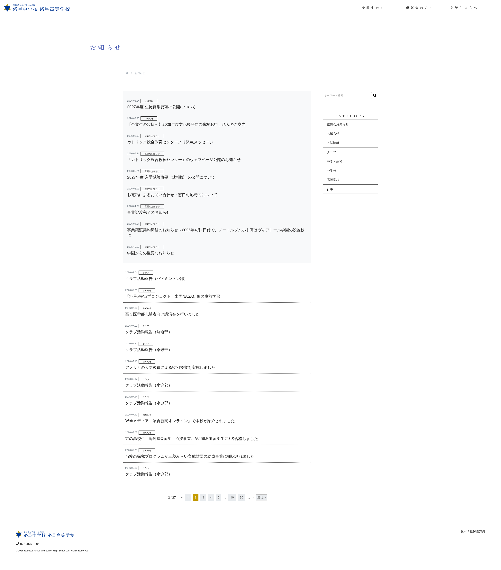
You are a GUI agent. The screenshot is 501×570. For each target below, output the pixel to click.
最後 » (261, 497)
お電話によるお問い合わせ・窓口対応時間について (172, 194)
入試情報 (149, 100)
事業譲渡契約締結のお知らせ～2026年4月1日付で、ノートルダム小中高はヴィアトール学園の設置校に (216, 232)
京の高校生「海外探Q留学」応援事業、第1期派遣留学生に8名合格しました (191, 438)
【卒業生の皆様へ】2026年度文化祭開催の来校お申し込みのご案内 (186, 124)
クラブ (146, 272)
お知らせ (149, 118)
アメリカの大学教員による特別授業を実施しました (170, 367)
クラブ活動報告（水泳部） (148, 385)
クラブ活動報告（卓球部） (148, 349)
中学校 (331, 170)
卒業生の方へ (464, 7)
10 (232, 497)
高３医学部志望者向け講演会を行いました (162, 314)
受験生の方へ (376, 7)
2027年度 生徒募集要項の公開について (161, 106)
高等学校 (333, 179)
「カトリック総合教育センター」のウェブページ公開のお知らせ (184, 159)
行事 (330, 189)
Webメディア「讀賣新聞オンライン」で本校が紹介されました (180, 420)
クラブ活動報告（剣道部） (148, 331)
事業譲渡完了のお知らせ (148, 212)
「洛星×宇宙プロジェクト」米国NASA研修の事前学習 (172, 296)
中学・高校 (334, 161)
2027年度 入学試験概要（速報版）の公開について (171, 177)
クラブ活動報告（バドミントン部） (156, 278)
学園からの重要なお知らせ (150, 253)
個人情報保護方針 (472, 531)
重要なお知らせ (152, 136)
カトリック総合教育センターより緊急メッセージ (170, 142)
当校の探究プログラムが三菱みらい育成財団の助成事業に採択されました (189, 456)
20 (241, 497)
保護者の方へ (420, 7)
